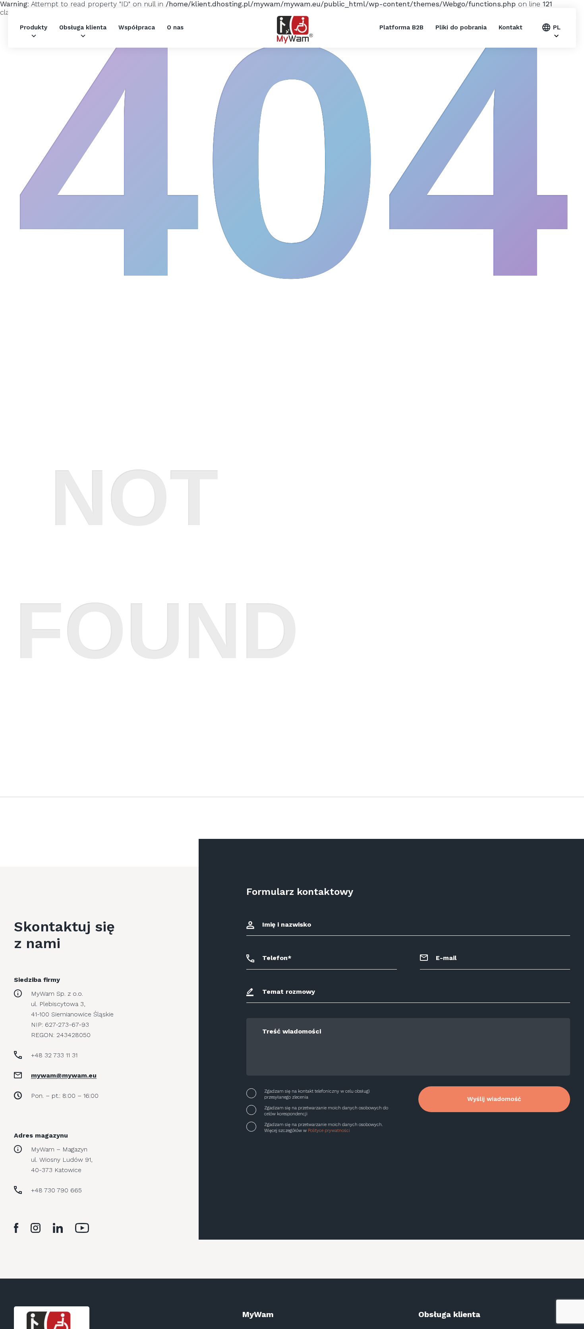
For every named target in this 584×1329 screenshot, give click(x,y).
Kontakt (510, 27)
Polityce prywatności (329, 1130)
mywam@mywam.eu (64, 1075)
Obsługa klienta (82, 27)
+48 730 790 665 (56, 1190)
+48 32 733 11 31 (54, 1055)
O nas (175, 27)
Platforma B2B (401, 27)
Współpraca (136, 27)
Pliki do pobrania (461, 27)
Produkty (33, 27)
